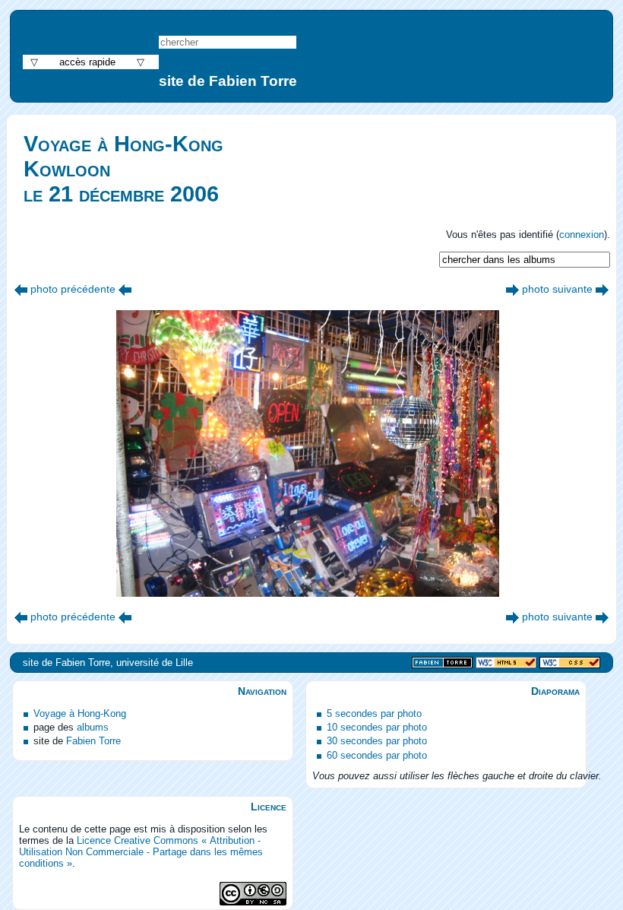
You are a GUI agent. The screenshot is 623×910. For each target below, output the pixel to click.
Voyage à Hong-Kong (79, 713)
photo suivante (557, 289)
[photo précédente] (20, 289)
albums (93, 727)
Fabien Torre (93, 741)
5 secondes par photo (374, 713)
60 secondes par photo (377, 755)
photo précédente (72, 289)
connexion (581, 234)
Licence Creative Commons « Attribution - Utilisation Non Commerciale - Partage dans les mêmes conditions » (141, 852)
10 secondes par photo (377, 727)
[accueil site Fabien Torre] (442, 663)
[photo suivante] (512, 289)
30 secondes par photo (377, 741)
